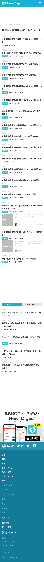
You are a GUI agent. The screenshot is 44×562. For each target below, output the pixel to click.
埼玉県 (5, 343)
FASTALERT (6, 553)
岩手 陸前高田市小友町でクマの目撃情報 (19, 259)
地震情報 (5, 523)
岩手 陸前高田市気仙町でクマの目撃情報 (19, 194)
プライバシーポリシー (9, 542)
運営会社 (4, 538)
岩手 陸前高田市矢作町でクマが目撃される (20, 136)
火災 (4, 455)
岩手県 (16, 24)
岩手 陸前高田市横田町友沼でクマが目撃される (22, 100)
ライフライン (7, 468)
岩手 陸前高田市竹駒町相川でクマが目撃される (22, 53)
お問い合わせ (6, 549)
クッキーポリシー (7, 545)
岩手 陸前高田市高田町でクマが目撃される (20, 64)
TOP (3, 24)
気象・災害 (6, 472)
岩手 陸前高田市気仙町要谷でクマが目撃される (22, 125)
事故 (4, 464)
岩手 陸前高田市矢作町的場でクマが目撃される (22, 147)
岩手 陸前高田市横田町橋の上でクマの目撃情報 (22, 169)
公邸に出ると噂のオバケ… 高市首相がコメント (22, 313)
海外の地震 (6, 527)
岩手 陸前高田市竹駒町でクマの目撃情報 (19, 75)
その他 (9, 24)
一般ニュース (6, 36)
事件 (4, 459)
